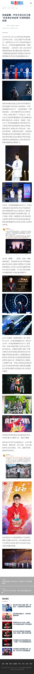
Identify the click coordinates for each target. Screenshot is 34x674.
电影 (10, 664)
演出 (27, 664)
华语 (13, 8)
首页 (5, 8)
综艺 (9, 8)
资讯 (31, 664)
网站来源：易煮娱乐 (15, 25)
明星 (7, 664)
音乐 (19, 664)
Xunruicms (20, 669)
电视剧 (15, 664)
